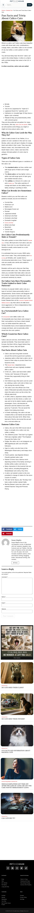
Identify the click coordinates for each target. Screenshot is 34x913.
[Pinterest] (12, 868)
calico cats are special (21, 124)
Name (4, 596)
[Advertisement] (17, 85)
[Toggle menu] (3, 5)
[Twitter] (21, 868)
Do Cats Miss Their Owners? (13, 719)
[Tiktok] (26, 868)
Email (3, 602)
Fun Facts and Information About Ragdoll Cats (16, 751)
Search (29, 4)
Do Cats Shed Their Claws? (13, 687)
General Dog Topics (6, 781)
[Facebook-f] (8, 868)
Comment (5, 577)
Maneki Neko (11, 365)
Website (4, 609)
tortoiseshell (6, 316)
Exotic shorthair (9, 222)
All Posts (15, 562)
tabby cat (11, 183)
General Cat (9, 10)
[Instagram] (17, 868)
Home (3, 10)
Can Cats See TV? (8, 818)
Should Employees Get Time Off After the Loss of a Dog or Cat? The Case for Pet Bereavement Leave (17, 785)
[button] (7, 529)
